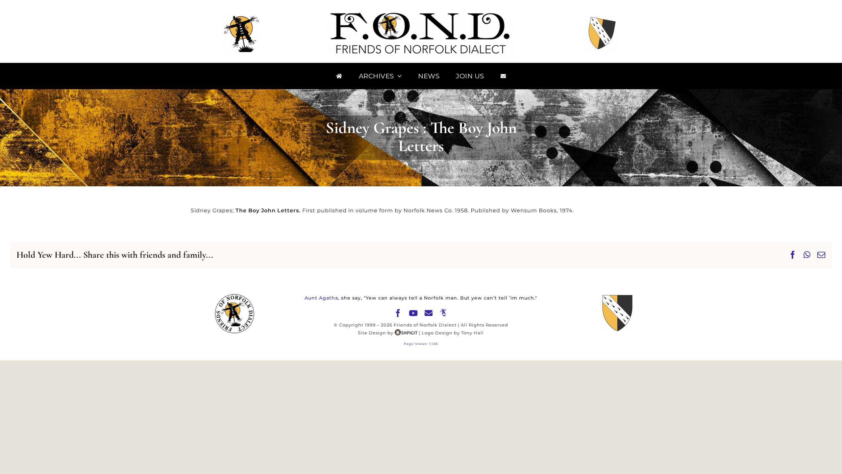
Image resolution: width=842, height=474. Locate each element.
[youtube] (413, 313)
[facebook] (398, 313)
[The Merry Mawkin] (443, 313)
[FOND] (421, 14)
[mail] (429, 313)
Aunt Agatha (321, 298)
